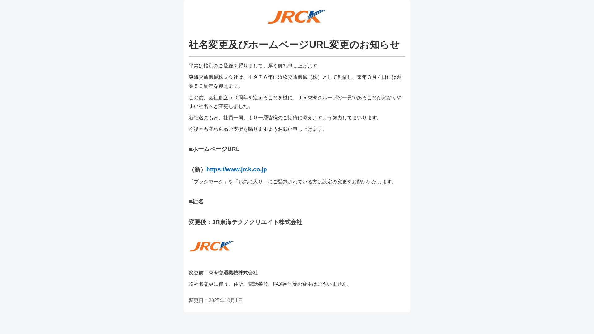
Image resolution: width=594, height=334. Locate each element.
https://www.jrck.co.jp (236, 169)
